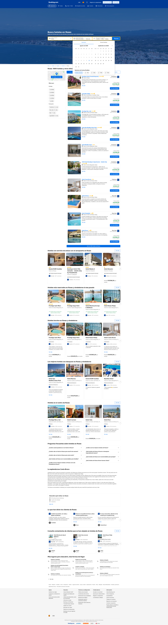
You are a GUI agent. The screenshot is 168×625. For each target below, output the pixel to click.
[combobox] (60, 39)
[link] (56, 89)
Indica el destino (54, 37)
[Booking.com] (53, 2)
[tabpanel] (94, 59)
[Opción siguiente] (120, 268)
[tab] (84, 42)
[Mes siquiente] (112, 45)
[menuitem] (52, 5)
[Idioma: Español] (83, 2)
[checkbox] (91, 51)
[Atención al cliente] (87, 2)
